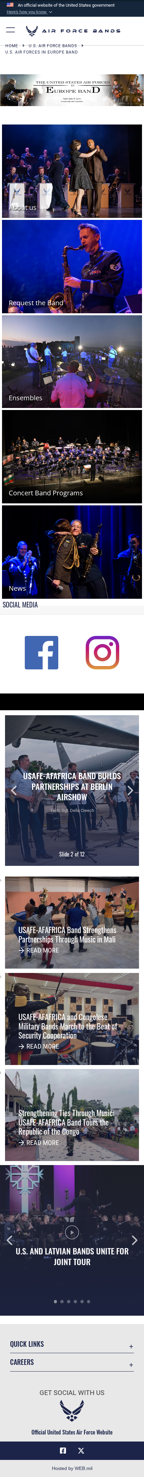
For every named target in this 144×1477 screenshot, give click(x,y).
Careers (22, 1362)
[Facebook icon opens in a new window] (63, 1451)
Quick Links (27, 1344)
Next (125, 790)
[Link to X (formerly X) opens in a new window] (81, 1451)
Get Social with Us (72, 1393)
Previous (18, 790)
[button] (30, 12)
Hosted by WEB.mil (72, 1468)
